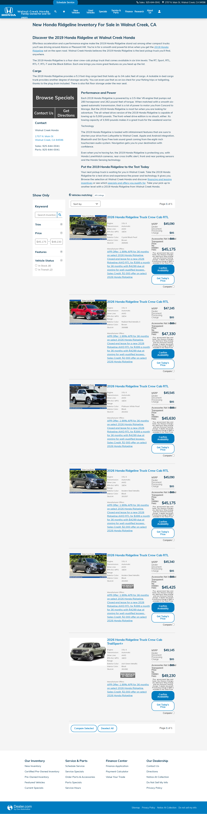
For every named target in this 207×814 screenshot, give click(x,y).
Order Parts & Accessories (80, 776)
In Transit (45, 269)
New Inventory (33, 765)
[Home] (9, 11)
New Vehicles (76, 11)
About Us (150, 11)
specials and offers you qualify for (127, 182)
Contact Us (153, 765)
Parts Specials (73, 782)
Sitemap (136, 807)
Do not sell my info (188, 807)
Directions (152, 771)
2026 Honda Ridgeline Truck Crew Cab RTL (138, 217)
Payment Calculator (117, 771)
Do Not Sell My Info (157, 782)
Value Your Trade (115, 776)
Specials (103, 11)
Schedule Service (75, 765)
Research (139, 11)
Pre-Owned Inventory (37, 776)
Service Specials (74, 771)
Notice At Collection (158, 776)
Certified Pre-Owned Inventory (42, 771)
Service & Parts (116, 11)
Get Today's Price (163, 279)
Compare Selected (83, 728)
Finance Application (117, 765)
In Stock (44, 265)
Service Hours (73, 787)
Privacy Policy (154, 787)
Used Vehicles (91, 11)
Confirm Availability (163, 269)
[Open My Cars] (158, 11)
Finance (129, 11)
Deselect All (107, 728)
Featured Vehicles (35, 782)
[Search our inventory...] (60, 215)
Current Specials (34, 787)
